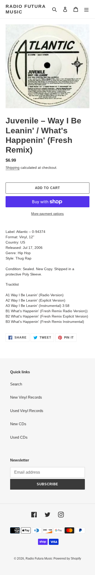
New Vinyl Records (26, 397)
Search (16, 384)
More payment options (47, 214)
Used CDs (19, 437)
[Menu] (86, 9)
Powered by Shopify (67, 558)
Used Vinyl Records (26, 411)
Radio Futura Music (26, 9)
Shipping (13, 167)
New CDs (18, 424)
